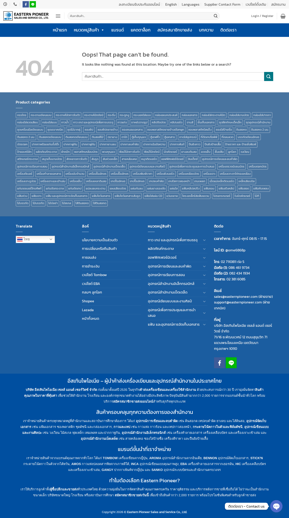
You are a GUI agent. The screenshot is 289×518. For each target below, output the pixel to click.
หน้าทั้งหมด (90, 318)
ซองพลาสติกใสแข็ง (200, 129)
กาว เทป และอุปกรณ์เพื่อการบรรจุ (93, 122)
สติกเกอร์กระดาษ (27, 159)
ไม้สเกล (66, 203)
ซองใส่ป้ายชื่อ (224, 129)
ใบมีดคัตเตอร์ (242, 196)
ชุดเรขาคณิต (55, 129)
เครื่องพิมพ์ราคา (142, 174)
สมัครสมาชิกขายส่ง (174, 30)
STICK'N (256, 458)
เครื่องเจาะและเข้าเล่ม (52, 181)
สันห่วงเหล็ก (110, 159)
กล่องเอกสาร (190, 115)
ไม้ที (257, 196)
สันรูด (94, 159)
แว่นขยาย (172, 196)
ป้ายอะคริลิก (24, 152)
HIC (238, 464)
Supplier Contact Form (222, 4)
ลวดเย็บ (205, 152)
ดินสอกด (241, 129)
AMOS (76, 464)
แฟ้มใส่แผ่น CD (153, 196)
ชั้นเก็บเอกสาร (206, 122)
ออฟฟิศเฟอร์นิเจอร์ (172, 159)
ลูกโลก (232, 152)
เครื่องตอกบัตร (258, 166)
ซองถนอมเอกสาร (132, 129)
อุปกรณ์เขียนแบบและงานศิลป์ (147, 166)
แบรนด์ (117, 30)
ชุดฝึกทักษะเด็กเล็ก (230, 122)
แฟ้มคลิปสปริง (191, 188)
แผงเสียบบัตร (118, 188)
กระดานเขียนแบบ (41, 115)
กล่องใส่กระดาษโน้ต (213, 115)
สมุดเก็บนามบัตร (52, 159)
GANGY (107, 470)
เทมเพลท (199, 181)
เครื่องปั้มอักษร (98, 174)
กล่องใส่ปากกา (262, 115)
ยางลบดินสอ (189, 152)
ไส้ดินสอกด (82, 203)
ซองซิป (89, 129)
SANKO (157, 470)
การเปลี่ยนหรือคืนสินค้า (99, 248)
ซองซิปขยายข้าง (108, 129)
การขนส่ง (89, 257)
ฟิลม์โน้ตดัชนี (152, 152)
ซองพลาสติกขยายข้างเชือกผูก (165, 129)
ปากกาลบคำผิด (129, 144)
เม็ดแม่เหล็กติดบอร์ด (222, 181)
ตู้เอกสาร (169, 137)
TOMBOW (110, 458)
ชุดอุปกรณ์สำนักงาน (258, 122)
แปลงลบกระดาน (95, 188)
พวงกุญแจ (108, 152)
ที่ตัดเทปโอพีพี (209, 137)
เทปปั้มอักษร (118, 181)
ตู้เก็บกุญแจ (139, 137)
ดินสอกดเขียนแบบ (50, 137)
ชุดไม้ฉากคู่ (73, 129)
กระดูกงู (124, 115)
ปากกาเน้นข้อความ (154, 144)
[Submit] (215, 16)
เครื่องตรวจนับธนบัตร (232, 166)
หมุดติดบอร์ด (149, 159)
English (171, 4)
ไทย (26, 239)
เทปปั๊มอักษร (137, 181)
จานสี (190, 122)
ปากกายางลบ (108, 144)
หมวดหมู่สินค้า (86, 30)
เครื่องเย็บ (76, 181)
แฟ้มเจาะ (37, 196)
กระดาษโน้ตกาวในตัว (68, 115)
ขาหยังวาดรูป (139, 122)
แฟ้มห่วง (22, 196)
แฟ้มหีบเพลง (261, 188)
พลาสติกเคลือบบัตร (86, 152)
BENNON (210, 458)
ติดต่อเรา (228, 30)
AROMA (155, 458)
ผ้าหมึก (65, 152)
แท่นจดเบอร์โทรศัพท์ (29, 188)
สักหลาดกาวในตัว (76, 159)
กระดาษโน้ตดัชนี (93, 115)
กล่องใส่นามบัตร (239, 115)
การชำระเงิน (91, 266)
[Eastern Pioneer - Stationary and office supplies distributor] (26, 16)
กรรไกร (21, 115)
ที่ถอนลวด (227, 137)
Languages (190, 4)
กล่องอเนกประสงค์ (166, 115)
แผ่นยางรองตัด (156, 188)
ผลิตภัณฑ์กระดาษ (46, 152)
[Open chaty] (276, 506)
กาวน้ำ (65, 122)
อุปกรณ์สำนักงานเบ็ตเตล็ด (109, 166)
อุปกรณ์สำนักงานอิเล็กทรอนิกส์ (70, 166)
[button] (58, 15)
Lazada (88, 310)
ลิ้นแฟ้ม (219, 152)
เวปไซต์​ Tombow (94, 274)
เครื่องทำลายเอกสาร (49, 174)
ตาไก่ (124, 137)
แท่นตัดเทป (75, 188)
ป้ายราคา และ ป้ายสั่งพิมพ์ (240, 144)
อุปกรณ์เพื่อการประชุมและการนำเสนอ (191, 166)
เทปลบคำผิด (156, 181)
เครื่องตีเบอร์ (24, 174)
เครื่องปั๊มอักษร (120, 174)
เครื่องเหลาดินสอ (96, 181)
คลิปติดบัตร (159, 122)
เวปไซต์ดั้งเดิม (256, 4)
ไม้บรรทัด (22, 203)
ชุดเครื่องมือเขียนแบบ (30, 129)
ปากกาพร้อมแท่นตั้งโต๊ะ (45, 144)
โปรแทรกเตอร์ (221, 196)
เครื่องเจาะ (209, 174)
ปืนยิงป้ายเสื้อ (213, 144)
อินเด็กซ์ (193, 159)
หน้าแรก (60, 30)
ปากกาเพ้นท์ (177, 144)
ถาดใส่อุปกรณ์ (187, 137)
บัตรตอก (22, 144)
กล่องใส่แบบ (49, 122)
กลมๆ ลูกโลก (92, 292)
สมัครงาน (278, 4)
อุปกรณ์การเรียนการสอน (32, 166)
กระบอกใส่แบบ (142, 115)
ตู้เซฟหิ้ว (155, 137)
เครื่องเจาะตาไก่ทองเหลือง (235, 174)
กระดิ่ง (111, 115)
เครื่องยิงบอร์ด (165, 174)
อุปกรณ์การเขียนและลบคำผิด (219, 159)
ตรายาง (112, 137)
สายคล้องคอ (129, 159)
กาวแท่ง (122, 122)
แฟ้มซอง (209, 188)
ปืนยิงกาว (194, 144)
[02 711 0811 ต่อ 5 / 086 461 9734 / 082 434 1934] (15, 4)
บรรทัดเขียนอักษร (248, 137)
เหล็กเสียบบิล (246, 181)
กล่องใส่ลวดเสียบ (27, 122)
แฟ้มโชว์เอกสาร (101, 196)
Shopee (88, 301)
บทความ (206, 30)
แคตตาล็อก (141, 30)
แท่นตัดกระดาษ (55, 188)
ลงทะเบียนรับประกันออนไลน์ (139, 4)
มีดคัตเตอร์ (170, 152)
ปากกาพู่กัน (70, 144)
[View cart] (283, 16)
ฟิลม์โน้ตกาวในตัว (129, 152)
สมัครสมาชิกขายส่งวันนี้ (132, 495)
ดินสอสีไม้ (97, 137)
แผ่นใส (174, 188)
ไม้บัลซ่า (53, 203)
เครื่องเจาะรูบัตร (26, 181)
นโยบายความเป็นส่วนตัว (100, 240)
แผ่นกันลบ (137, 188)
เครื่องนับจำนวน (74, 174)
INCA (135, 464)
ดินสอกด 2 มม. (260, 129)
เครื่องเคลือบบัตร (189, 174)
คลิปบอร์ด (176, 122)
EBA (183, 464)
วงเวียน (244, 152)
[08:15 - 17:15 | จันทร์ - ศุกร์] (5, 4)
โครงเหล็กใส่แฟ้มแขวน (195, 196)
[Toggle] (204, 240)
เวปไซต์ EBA (91, 283)
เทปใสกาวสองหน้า (179, 181)
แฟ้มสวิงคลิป (226, 188)
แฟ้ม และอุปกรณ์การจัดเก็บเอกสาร (67, 196)
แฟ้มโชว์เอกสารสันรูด (127, 196)
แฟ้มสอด (243, 188)
